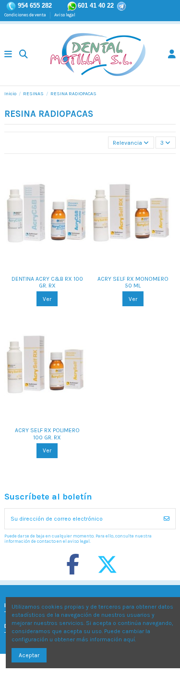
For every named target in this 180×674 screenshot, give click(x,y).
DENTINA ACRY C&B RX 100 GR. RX (47, 282)
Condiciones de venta (25, 14)
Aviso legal (64, 14)
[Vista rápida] (53, 267)
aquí (129, 639)
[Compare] (41, 267)
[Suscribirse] (166, 519)
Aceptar (29, 655)
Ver (47, 299)
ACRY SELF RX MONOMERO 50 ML (132, 282)
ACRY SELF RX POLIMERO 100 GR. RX (47, 433)
